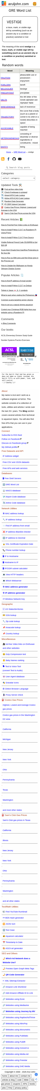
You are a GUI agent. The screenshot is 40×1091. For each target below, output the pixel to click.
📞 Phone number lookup (14, 550)
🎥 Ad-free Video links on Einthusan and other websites (19, 646)
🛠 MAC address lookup (13, 513)
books (32, 1084)
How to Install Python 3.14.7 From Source (17, 237)
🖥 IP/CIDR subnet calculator (15, 568)
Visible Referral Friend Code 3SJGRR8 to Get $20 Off (19, 243)
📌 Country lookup (11, 633)
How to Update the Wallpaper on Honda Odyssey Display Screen (16, 267)
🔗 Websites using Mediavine (16, 1005)
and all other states (11, 901)
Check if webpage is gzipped (15, 192)
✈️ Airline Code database (14, 503)
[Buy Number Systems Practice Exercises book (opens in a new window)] (27, 356)
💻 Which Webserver (12, 581)
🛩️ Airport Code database (14, 497)
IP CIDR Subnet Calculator (15, 204)
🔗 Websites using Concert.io (16, 1048)
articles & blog (8, 1080)
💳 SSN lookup (9, 615)
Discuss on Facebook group (14, 443)
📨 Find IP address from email (16, 526)
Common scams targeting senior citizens (17, 300)
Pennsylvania (9, 780)
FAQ (10, 1088)
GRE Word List (19, 152)
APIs (25, 1084)
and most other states (12, 810)
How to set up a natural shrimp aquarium (17, 305)
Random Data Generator (14, 201)
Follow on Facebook (11, 439)
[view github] (14, 159)
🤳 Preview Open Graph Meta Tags (18, 968)
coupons (16, 1084)
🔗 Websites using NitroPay (15, 1023)
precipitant (7, 93)
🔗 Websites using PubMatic (15, 1036)
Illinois (5, 840)
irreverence (8, 107)
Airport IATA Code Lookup (14, 195)
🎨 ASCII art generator (13, 948)
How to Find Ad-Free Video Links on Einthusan (19, 225)
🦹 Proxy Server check (13, 695)
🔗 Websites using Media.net (16, 1054)
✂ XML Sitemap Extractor (14, 981)
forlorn (6, 85)
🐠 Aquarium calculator (13, 936)
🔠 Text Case (9, 930)
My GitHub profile (9, 447)
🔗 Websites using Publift (14, 1042)
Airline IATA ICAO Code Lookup (17, 198)
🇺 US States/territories (13, 609)
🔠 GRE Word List (11, 484)
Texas (5, 790)
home (4, 1076)
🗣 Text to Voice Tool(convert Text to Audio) (13, 668)
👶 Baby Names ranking (13, 660)
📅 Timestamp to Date (12, 942)
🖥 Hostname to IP (10, 562)
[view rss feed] (2, 159)
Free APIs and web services (15, 468)
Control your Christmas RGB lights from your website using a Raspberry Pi (18, 311)
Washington (8, 800)
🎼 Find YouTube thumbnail (15, 912)
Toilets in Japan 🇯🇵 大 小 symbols (14, 290)
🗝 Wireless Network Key (14, 599)
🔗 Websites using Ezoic (14, 999)
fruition (5, 78)
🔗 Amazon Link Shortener (14, 987)
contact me (25, 1076)
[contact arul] (19, 159)
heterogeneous (10, 138)
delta (4, 100)
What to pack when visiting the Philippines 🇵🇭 (19, 295)
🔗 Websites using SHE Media (16, 1066)
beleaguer (7, 89)
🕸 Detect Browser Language (15, 689)
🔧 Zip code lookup (11, 621)
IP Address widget (11, 456)
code (19, 1080)
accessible (7, 128)
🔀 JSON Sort (9, 924)
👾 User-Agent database (14, 676)
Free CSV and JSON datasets (16, 462)
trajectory (7, 117)
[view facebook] (8, 159)
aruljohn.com (18, 4)
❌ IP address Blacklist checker (17, 532)
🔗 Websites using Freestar (15, 1060)
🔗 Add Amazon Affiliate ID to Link (18, 993)
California (7, 729)
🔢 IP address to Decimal (14, 538)
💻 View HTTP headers (13, 574)
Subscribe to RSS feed (12, 435)
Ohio (5, 770)
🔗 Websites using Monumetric (16, 1030)
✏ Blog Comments (8, 323)
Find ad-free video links (13, 189)
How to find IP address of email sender (16, 281)
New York (7, 759)
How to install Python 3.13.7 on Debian (16, 286)
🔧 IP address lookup (12, 520)
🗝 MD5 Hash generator (13, 918)
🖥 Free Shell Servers (12, 478)
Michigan (7, 739)
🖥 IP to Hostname (10, 556)
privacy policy (21, 1088)
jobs (4, 1088)
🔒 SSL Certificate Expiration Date (18, 544)
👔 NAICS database (12, 491)
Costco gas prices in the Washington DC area (19, 717)
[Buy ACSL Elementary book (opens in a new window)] (10, 356)
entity (4, 147)
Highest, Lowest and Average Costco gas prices (19, 707)
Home (8, 152)
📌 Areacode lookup (12, 627)
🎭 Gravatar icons (11, 683)
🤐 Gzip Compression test (14, 654)
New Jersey (8, 749)
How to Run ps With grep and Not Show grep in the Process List (19, 259)
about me (14, 1076)
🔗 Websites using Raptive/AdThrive (19, 1017)
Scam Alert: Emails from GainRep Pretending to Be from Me (19, 251)
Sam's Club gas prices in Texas (16, 820)
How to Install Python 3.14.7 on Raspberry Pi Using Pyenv (18, 231)
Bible (26, 1080)
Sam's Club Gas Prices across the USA (19, 213)
